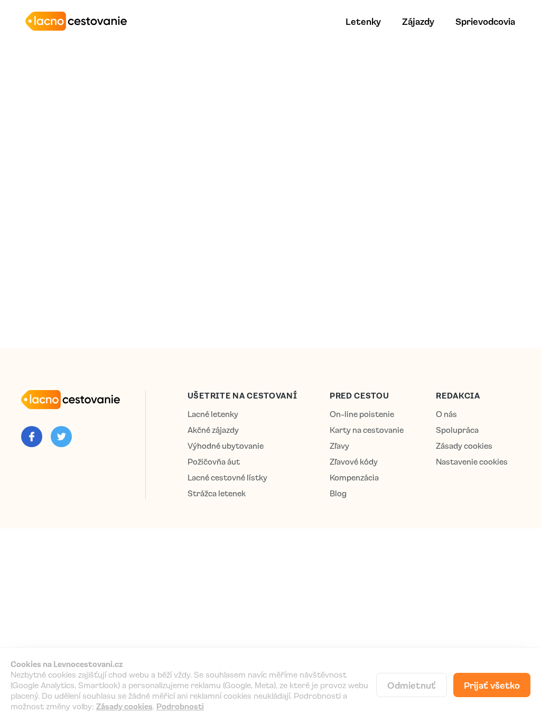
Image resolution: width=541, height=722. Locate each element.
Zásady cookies (464, 446)
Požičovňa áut (214, 462)
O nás (446, 414)
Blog (338, 493)
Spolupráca (457, 430)
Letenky (363, 21)
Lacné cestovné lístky (227, 478)
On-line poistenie (362, 414)
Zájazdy (418, 21)
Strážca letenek (217, 493)
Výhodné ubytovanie (226, 446)
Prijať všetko (492, 685)
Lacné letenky (213, 414)
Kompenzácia (354, 478)
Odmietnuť (411, 685)
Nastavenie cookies (472, 462)
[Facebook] (31, 436)
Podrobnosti (180, 706)
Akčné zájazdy (213, 430)
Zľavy (339, 446)
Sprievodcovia (485, 21)
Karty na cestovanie (367, 430)
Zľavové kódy (354, 462)
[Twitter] (61, 436)
